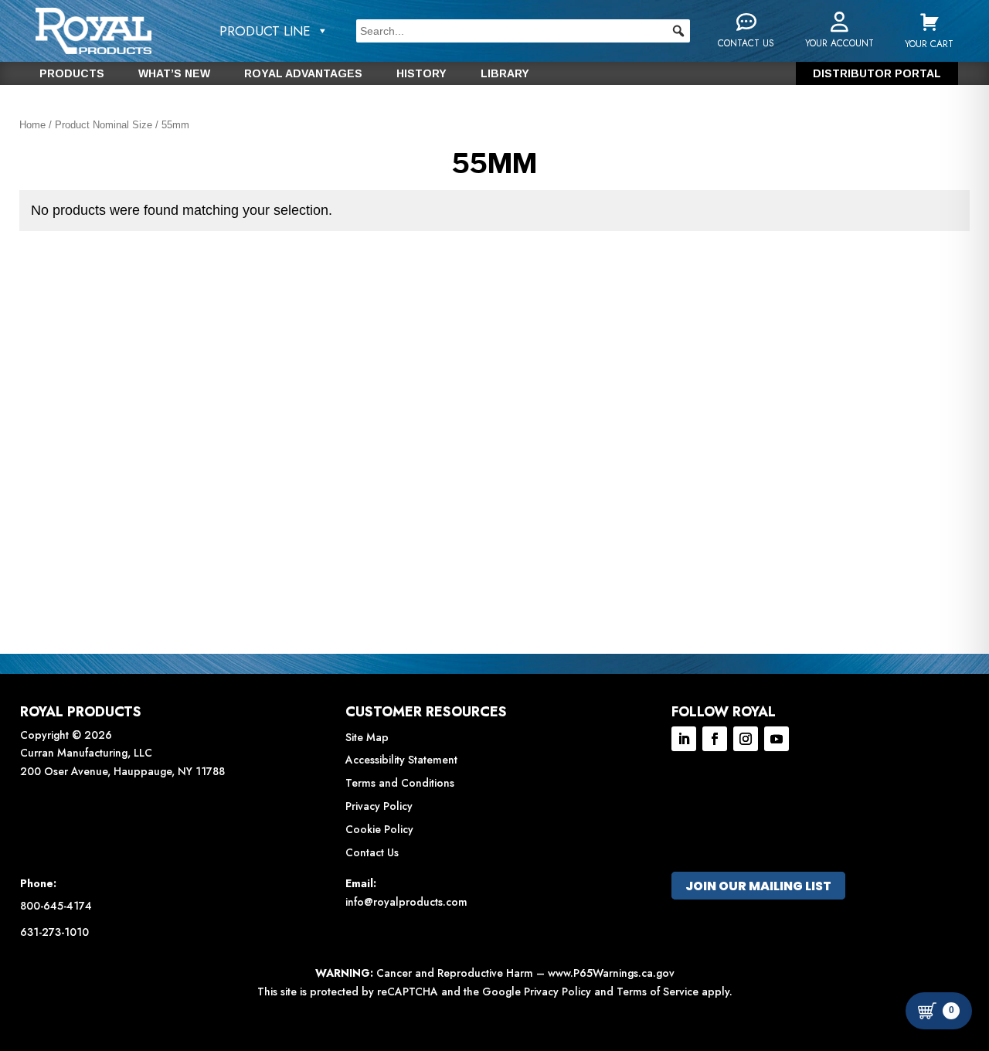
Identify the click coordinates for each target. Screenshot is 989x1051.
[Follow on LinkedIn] (683, 738)
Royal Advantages (303, 74)
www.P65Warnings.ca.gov (611, 973)
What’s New (174, 74)
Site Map (367, 737)
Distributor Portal (877, 74)
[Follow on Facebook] (714, 738)
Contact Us (372, 852)
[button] (678, 31)
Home (32, 125)
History (421, 74)
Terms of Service (657, 991)
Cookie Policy (379, 829)
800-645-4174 (56, 905)
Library (505, 74)
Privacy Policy (379, 806)
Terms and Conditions (399, 783)
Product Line (265, 31)
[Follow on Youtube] (776, 738)
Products (71, 74)
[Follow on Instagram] (745, 738)
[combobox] (523, 31)
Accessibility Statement (401, 759)
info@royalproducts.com (406, 902)
